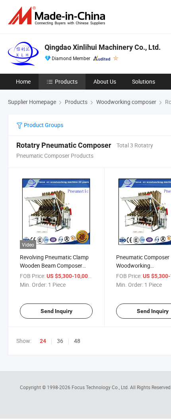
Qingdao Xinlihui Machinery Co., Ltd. (103, 47)
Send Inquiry (56, 311)
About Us (104, 81)
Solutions (143, 81)
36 (60, 341)
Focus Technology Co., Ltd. (101, 387)
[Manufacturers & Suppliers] (58, 15)
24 (43, 341)
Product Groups (43, 125)
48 (77, 341)
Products (66, 81)
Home (23, 81)
